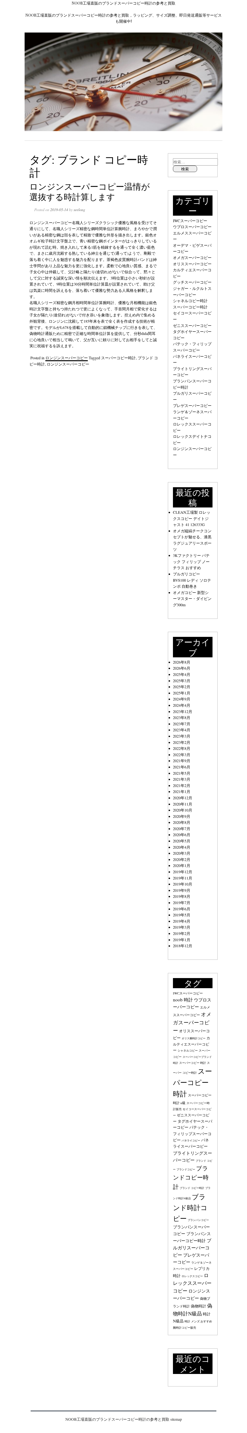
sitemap (176, 1419)
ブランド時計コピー (190, 1207)
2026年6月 (181, 668)
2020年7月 (181, 828)
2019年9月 (181, 890)
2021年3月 (181, 779)
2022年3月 (181, 754)
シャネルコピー (188, 1050)
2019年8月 (181, 896)
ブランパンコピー (198, 1220)
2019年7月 (181, 902)
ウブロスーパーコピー (192, 226)
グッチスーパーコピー (192, 282)
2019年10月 (182, 883)
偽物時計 (198, 1306)
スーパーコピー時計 (118, 357)
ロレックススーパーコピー (192, 1283)
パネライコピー (191, 1140)
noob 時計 (183, 1000)
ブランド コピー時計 (192, 1188)
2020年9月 (181, 816)
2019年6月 (181, 908)
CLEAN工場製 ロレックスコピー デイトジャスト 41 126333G (191, 518)
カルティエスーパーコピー (191, 1044)
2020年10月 (182, 810)
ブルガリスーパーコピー (192, 1247)
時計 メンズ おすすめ (198, 1321)
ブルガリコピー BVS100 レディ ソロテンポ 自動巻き (192, 580)
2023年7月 (181, 723)
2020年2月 (181, 859)
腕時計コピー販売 (184, 1327)
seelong (79, 209)
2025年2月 (181, 686)
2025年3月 (181, 680)
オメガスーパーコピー (192, 257)
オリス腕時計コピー (194, 1038)
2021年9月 (181, 760)
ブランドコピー (186, 1169)
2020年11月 (182, 803)
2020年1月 (181, 865)
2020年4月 (181, 847)
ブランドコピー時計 (191, 1177)
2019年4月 (181, 921)
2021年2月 (181, 785)
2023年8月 (181, 717)
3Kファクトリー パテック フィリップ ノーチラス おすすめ (191, 561)
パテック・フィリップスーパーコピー (192, 1134)
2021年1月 (181, 791)
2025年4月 (181, 674)
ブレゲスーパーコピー (192, 405)
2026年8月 (181, 662)
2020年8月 (181, 822)
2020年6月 (181, 834)
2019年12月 (182, 871)
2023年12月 (182, 711)
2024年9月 (181, 698)
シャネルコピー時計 (190, 300)
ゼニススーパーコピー (192, 325)
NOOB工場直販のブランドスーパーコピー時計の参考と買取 (123, 3)
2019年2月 (181, 933)
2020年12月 (182, 797)
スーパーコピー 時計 (192, 1063)
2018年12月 (182, 945)
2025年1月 (181, 692)
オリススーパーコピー (192, 263)
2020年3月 (181, 853)
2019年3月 (181, 927)
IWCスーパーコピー (190, 220)
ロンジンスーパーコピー (66, 357)
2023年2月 (181, 742)
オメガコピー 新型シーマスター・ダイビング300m (192, 598)
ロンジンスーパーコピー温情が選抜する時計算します (89, 191)
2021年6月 (181, 766)
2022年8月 (181, 748)
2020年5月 (181, 840)
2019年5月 (181, 914)
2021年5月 (181, 773)
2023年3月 (181, 736)
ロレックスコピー (192, 1276)
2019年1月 (181, 939)
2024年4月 (181, 705)
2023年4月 (181, 729)
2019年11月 (182, 877)
